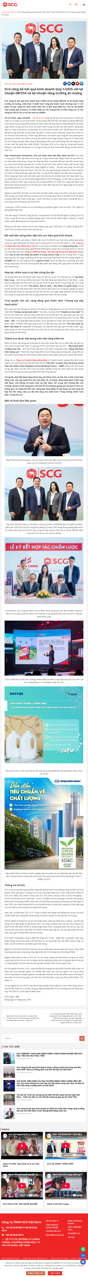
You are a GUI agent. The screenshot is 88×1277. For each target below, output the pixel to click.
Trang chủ (5, 12)
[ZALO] (83, 1255)
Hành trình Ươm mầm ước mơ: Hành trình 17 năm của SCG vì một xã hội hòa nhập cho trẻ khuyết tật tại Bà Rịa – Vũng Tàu (22, 1018)
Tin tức (13, 12)
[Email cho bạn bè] (73, 84)
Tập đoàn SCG (38, 118)
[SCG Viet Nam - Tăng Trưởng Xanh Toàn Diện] (21, 4)
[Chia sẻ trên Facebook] (65, 84)
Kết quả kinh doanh (22, 84)
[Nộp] (82, 1038)
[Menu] (76, 4)
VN (82, 5)
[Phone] (83, 1249)
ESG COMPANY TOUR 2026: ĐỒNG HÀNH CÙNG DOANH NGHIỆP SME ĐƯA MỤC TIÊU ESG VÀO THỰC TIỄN (49, 1055)
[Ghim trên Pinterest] (77, 84)
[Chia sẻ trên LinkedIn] (81, 84)
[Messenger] (83, 1261)
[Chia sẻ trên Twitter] (69, 84)
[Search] (70, 4)
